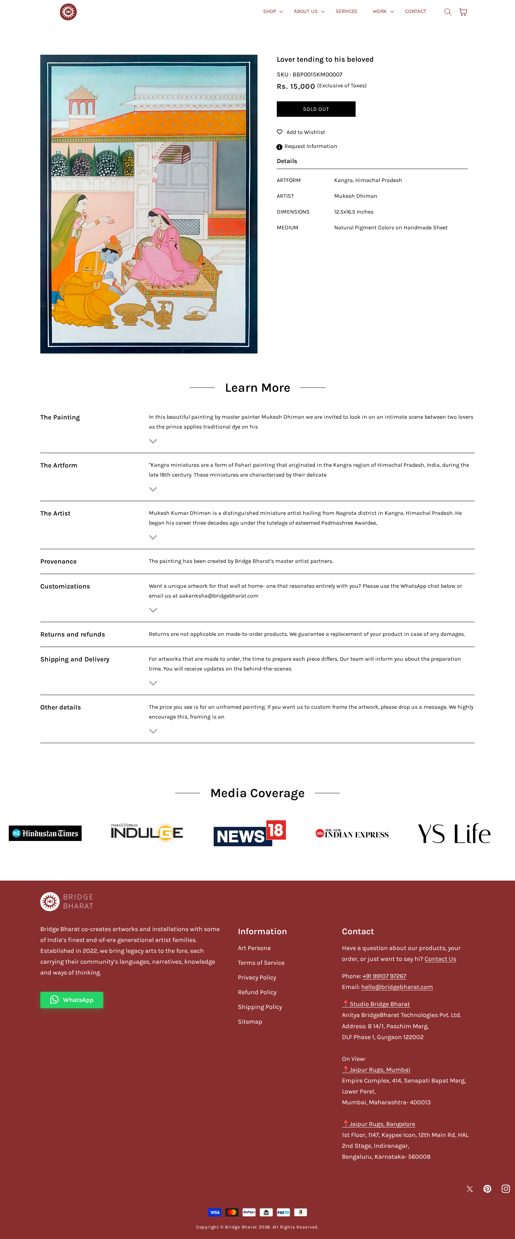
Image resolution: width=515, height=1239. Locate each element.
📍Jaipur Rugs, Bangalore (378, 1124)
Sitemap (250, 1021)
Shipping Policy (260, 1007)
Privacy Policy (257, 977)
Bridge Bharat (241, 1227)
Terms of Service (261, 963)
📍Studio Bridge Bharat (376, 1004)
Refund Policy (257, 992)
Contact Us (440, 959)
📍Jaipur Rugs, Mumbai (376, 1069)
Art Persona (254, 948)
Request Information (310, 146)
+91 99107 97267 (384, 976)
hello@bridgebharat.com (397, 987)
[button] (448, 12)
